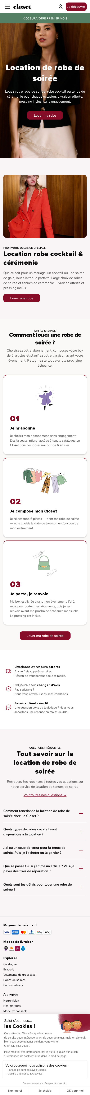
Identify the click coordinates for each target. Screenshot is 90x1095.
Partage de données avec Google (27, 1069)
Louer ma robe (45, 115)
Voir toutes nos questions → (45, 795)
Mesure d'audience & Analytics (25, 1073)
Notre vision (11, 1001)
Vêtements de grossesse (19, 975)
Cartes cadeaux (13, 985)
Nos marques (12, 1006)
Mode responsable (15, 1011)
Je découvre (76, 6)
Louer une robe (21, 298)
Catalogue (10, 964)
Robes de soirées (14, 980)
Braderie (8, 969)
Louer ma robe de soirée (45, 636)
